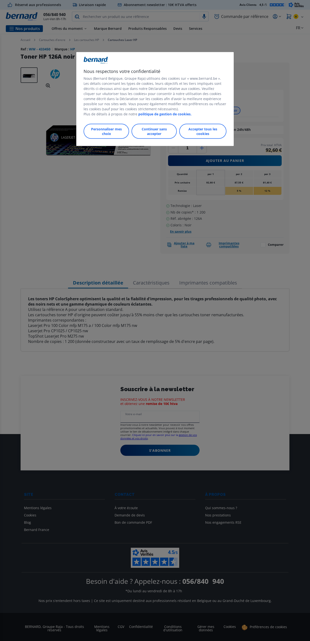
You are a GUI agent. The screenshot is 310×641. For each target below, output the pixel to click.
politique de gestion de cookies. (165, 113)
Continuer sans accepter (154, 131)
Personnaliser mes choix (106, 131)
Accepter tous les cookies (202, 131)
